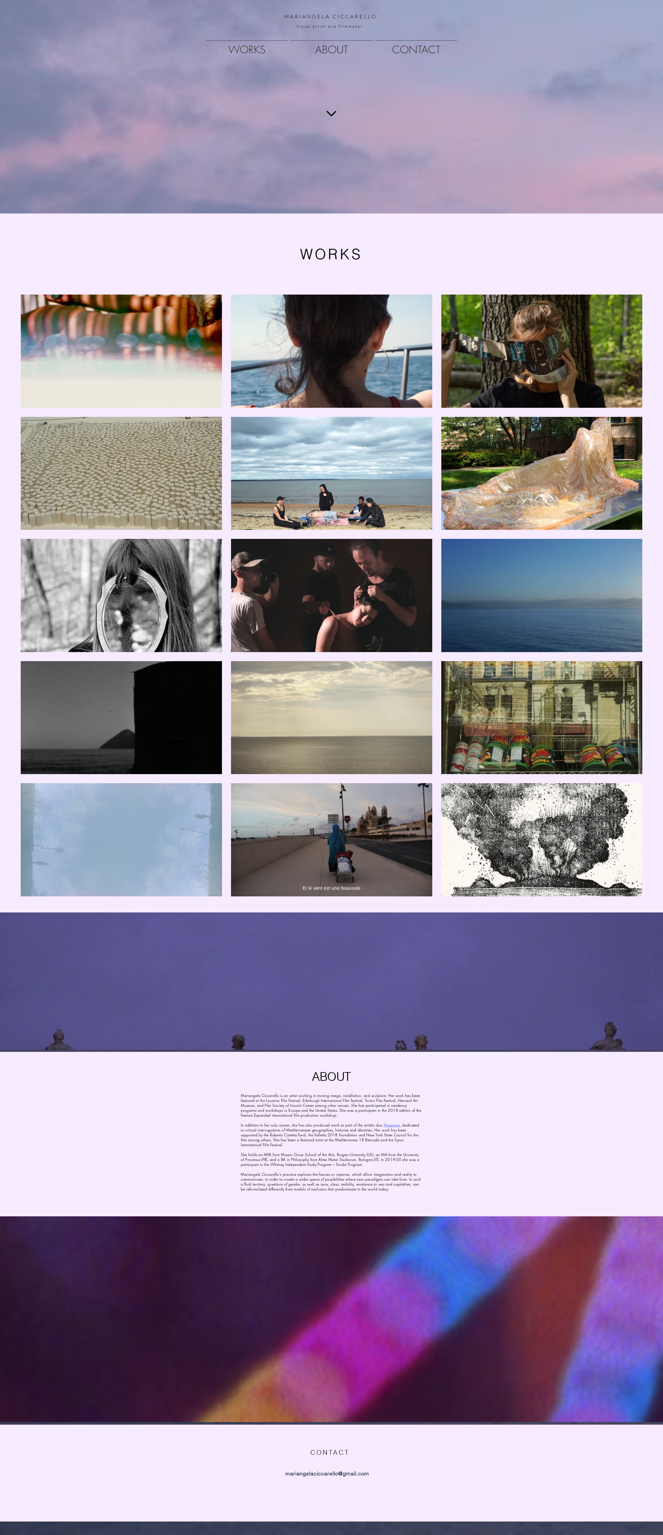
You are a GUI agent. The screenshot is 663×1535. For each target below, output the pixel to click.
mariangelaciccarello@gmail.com (327, 1473)
